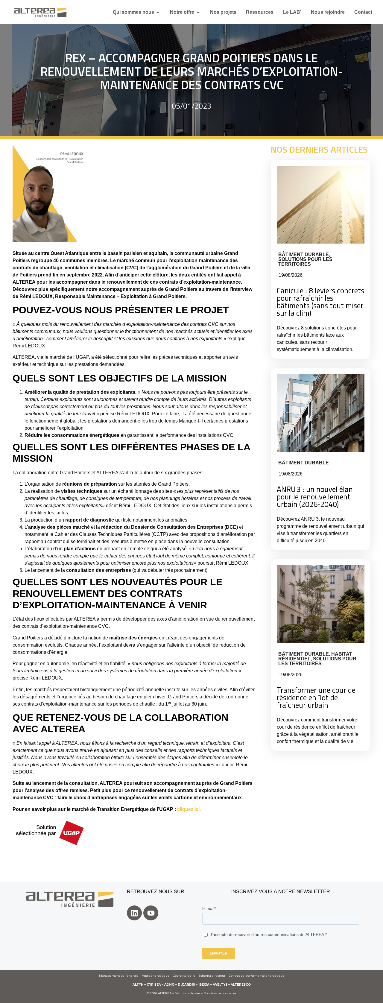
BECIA (204, 985)
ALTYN (138, 985)
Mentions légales (187, 993)
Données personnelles (219, 993)
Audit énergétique (155, 976)
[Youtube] (150, 912)
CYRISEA (154, 985)
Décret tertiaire (184, 976)
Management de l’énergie (119, 976)
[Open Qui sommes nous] (158, 12)
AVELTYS (220, 985)
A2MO (169, 985)
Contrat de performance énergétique (256, 976)
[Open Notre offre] (198, 12)
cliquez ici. (189, 809)
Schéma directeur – (214, 976)
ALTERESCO (241, 985)
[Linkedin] (134, 912)
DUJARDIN (186, 985)
